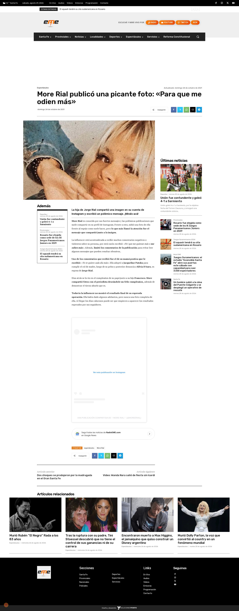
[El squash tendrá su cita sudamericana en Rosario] (165, 244)
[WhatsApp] (186, 109)
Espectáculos (43, 88)
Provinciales (44, 230)
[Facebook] (216, 3)
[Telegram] (199, 109)
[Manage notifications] (6, 605)
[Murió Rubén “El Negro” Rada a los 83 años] (35, 515)
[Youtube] (233, 3)
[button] (198, 37)
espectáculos (89, 448)
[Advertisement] (119, 65)
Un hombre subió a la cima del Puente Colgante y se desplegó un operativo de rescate (187, 286)
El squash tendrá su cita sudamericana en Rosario (51, 256)
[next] (197, 9)
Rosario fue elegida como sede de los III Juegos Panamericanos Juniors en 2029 (52, 238)
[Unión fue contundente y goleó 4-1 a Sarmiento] (181, 177)
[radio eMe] (56, 572)
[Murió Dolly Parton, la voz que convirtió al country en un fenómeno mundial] (204, 515)
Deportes (43, 214)
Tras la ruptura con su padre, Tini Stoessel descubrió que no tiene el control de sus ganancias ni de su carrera (90, 541)
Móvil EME (177, 254)
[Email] (193, 109)
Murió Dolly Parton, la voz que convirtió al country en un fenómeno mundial (199, 539)
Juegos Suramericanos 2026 (51, 249)
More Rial (100, 448)
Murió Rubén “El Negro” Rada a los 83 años (33, 537)
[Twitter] (228, 3)
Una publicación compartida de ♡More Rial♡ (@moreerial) (109, 418)
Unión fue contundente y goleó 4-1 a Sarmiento (52, 221)
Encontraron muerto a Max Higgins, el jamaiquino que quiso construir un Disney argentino (147, 539)
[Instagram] (222, 3)
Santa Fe (176, 279)
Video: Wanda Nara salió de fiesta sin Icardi (129, 475)
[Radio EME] (51, 22)
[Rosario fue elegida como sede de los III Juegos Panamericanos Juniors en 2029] (165, 224)
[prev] (193, 9)
